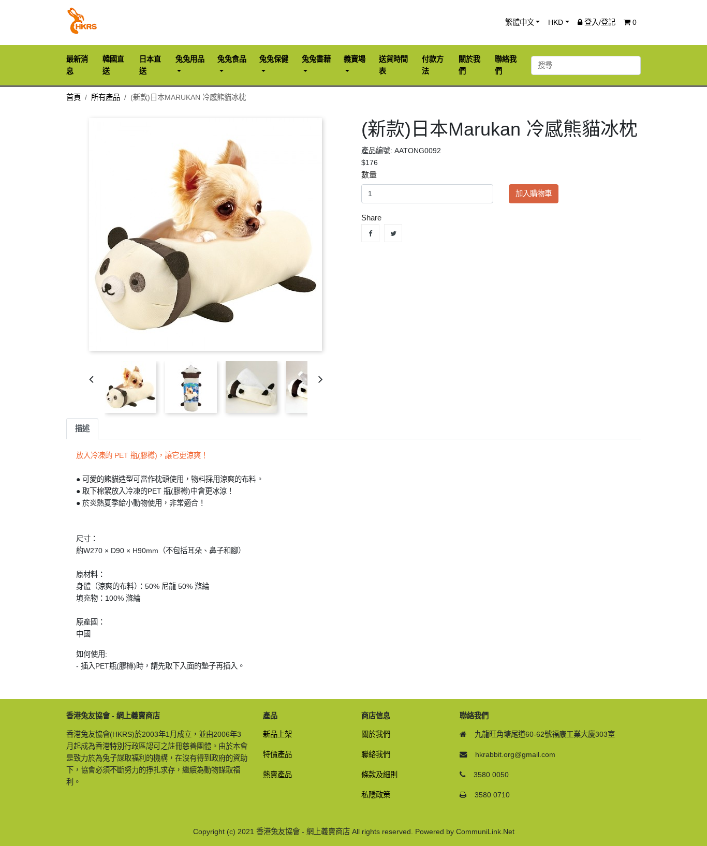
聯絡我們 (375, 754)
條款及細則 (379, 774)
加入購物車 (533, 193)
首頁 (73, 97)
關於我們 (375, 734)
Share (370, 233)
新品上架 (277, 734)
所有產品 (105, 97)
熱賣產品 (277, 774)
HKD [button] (555, 22)
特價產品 (277, 754)
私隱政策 (375, 795)
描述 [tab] (82, 428)
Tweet (393, 233)
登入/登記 (598, 22)
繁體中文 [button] (519, 22)
